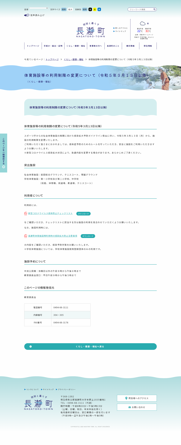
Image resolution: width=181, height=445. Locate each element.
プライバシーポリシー (67, 389)
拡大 (70, 9)
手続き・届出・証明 (53, 45)
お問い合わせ (138, 407)
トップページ (33, 45)
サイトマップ (120, 31)
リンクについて (32, 389)
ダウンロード (83, 213)
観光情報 (130, 45)
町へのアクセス (121, 28)
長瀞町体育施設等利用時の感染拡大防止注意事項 (52, 235)
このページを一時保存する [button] (3, 151)
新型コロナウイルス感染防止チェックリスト (50, 213)
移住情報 (148, 45)
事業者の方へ (96, 45)
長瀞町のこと (113, 45)
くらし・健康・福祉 (75, 45)
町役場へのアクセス (139, 398)
